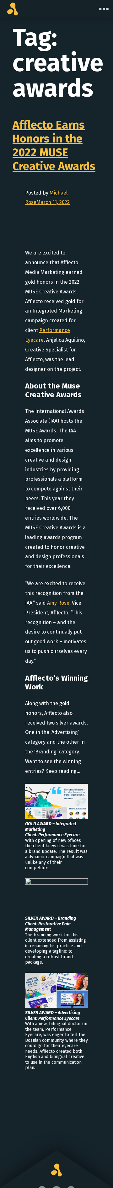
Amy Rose (58, 603)
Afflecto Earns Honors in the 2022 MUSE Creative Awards (54, 145)
